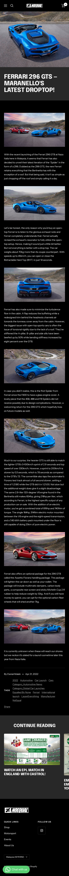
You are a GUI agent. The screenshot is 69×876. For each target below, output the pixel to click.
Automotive (26, 680)
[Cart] (63, 5)
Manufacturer (48, 696)
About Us (9, 845)
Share (7, 706)
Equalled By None (22, 692)
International (48, 692)
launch (16, 696)
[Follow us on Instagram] (41, 830)
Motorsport (10, 833)
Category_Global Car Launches (29, 688)
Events (7, 839)
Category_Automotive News (27, 684)
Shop (7, 827)
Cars (51, 680)
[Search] (11, 5)
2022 (15, 680)
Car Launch (41, 680)
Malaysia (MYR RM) (15, 857)
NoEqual (17, 700)
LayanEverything (30, 696)
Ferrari (36, 692)
